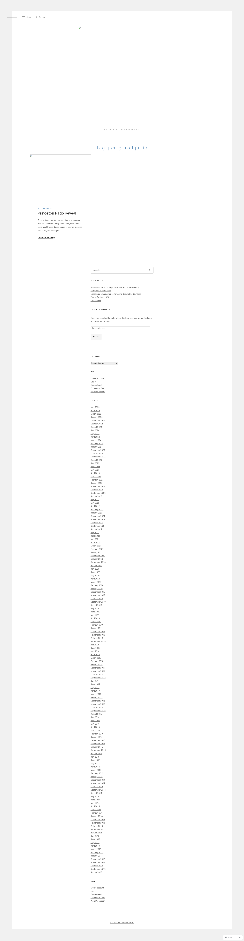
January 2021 (97, 552)
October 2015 (97, 747)
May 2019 (95, 615)
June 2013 (95, 839)
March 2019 (96, 621)
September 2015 (98, 750)
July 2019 (95, 608)
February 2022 (97, 509)
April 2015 (95, 767)
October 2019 (97, 598)
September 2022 (98, 493)
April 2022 (95, 506)
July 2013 (95, 836)
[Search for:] (50, 17)
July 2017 (95, 681)
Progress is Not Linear (101, 290)
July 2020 (95, 569)
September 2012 (98, 869)
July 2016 (95, 717)
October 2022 (97, 490)
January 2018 (97, 664)
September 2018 (98, 641)
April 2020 (95, 579)
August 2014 (96, 793)
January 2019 (97, 628)
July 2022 (95, 499)
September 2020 (98, 562)
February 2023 (97, 480)
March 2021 (96, 546)
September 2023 (98, 457)
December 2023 (98, 450)
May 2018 (95, 651)
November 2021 (98, 519)
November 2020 (98, 555)
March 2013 (96, 849)
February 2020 (97, 585)
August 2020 (96, 565)
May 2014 (95, 803)
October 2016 (97, 707)
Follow (96, 337)
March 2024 (96, 440)
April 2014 (95, 806)
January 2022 (97, 513)
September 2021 (98, 526)
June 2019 (95, 612)
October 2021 (97, 522)
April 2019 (95, 618)
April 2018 (95, 654)
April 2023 (95, 473)
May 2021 (95, 539)
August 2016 (96, 714)
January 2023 (97, 483)
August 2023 (96, 460)
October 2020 (97, 559)
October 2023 (97, 453)
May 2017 (95, 687)
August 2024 (96, 427)
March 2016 (96, 730)
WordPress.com (98, 391)
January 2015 (97, 776)
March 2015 (96, 770)
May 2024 (95, 433)
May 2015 (95, 763)
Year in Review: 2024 (100, 297)
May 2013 (95, 842)
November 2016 (98, 704)
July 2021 (95, 532)
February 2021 (97, 549)
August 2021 (96, 529)
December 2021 (98, 516)
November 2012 (98, 862)
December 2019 (98, 592)
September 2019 (98, 602)
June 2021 (95, 536)
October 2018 (97, 638)
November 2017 (98, 671)
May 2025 (95, 407)
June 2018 (95, 648)
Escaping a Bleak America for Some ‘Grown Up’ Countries (116, 294)
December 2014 (98, 780)
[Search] (36, 17)
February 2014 (97, 813)
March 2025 (96, 414)
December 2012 (98, 859)
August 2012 (96, 872)
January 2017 (97, 697)
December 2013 (98, 819)
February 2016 (97, 734)
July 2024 (95, 430)
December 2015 (98, 740)
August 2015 (96, 753)
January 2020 (97, 588)
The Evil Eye (96, 300)
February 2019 (97, 625)
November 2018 (98, 635)
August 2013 (96, 833)
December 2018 (98, 631)
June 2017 (95, 684)
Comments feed (98, 388)
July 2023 (95, 463)
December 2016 (98, 701)
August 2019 (96, 605)
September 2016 (98, 710)
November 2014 (98, 783)
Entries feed (96, 385)
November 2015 (98, 743)
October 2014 (97, 786)
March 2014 (96, 809)
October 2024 (97, 424)
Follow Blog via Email (100, 309)
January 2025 (97, 417)
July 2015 (95, 757)
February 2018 (97, 661)
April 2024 (95, 437)
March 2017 (96, 694)
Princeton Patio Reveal (57, 213)
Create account (97, 378)
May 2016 (95, 724)
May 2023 (95, 470)
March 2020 (96, 582)
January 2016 (97, 737)
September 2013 (98, 829)
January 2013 (97, 856)
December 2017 (98, 668)
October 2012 (97, 866)
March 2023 (96, 476)
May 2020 (95, 575)
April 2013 (95, 846)
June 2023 (95, 466)
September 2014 (98, 790)
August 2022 (96, 496)
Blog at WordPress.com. (122, 922)
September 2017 (98, 678)
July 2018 (95, 645)
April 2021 (95, 542)
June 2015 (95, 760)
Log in (93, 382)
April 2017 (95, 691)
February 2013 (97, 852)
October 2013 (97, 826)
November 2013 (98, 823)
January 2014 (97, 816)
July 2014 (95, 796)
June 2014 (95, 800)
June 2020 (95, 572)
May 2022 (95, 503)
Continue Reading (46, 237)
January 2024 (97, 447)
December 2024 (98, 420)
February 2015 (97, 773)
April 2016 (95, 727)
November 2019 (98, 595)
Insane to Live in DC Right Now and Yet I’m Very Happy (115, 287)
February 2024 (97, 443)
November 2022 (98, 486)
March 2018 (96, 658)
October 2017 (97, 674)
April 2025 (95, 410)
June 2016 (95, 720)
